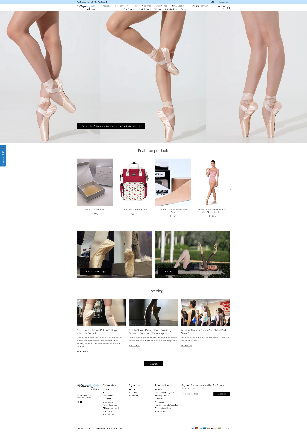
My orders (133, 392)
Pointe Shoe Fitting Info (164, 392)
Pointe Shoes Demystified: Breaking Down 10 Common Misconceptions (150, 332)
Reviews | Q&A (3, 157)
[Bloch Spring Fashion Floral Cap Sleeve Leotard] (212, 182)
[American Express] (204, 428)
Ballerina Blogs (171, 9)
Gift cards (158, 9)
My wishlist (133, 396)
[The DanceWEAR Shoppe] (86, 7)
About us (159, 389)
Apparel (106, 389)
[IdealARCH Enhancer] (95, 182)
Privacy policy (160, 411)
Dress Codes (108, 402)
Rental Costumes (110, 405)
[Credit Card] (192, 428)
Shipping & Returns (162, 396)
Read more (82, 351)
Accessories (107, 396)
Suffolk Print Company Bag (134, 209)
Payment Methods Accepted (166, 405)
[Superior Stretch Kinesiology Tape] (173, 182)
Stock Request (144, 9)
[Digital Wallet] (214, 428)
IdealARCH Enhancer (94, 209)
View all (153, 364)
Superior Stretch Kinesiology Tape (173, 210)
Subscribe (222, 394)
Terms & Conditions (163, 408)
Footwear (107, 392)
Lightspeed (119, 428)
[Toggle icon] (219, 7)
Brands (184, 9)
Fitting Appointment (200, 6)
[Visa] (200, 428)
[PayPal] (219, 428)
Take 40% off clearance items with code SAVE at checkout (111, 126)
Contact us (159, 402)
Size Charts (107, 411)
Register (132, 389)
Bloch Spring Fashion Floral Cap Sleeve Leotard (212, 210)
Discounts (159, 399)
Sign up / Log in (224, 2)
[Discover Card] (208, 428)
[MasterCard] (196, 428)
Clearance (107, 399)
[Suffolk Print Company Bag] (134, 182)
